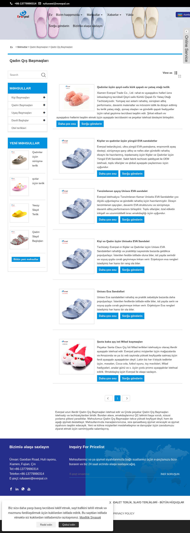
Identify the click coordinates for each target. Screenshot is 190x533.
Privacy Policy (123, 513)
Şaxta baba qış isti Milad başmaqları (120, 341)
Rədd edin (46, 524)
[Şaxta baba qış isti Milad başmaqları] (76, 357)
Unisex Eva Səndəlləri (111, 291)
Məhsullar (93, 14)
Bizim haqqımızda (68, 14)
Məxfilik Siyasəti (90, 517)
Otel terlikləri (19, 127)
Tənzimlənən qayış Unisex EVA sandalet (122, 191)
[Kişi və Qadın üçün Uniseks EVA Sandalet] (76, 257)
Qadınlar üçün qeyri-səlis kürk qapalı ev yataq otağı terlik (133, 87)
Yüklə (129, 14)
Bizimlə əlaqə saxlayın (88, 26)
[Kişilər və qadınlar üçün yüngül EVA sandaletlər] (76, 156)
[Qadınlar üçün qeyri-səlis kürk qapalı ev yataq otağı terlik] (76, 98)
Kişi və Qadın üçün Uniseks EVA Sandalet (123, 241)
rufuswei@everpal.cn (56, 3)
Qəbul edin (68, 524)
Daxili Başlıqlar (20, 120)
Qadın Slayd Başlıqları (37, 236)
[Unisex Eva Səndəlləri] (76, 307)
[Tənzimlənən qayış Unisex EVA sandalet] (76, 206)
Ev (50, 14)
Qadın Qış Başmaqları (61, 47)
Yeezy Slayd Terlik (35, 210)
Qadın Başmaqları (39, 47)
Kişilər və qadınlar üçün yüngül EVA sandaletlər (127, 140)
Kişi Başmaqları (21, 97)
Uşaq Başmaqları (22, 112)
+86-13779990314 (25, 3)
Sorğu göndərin (59, 26)
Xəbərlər (113, 14)
